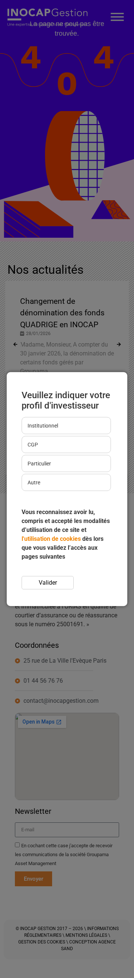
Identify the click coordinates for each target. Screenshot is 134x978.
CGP (33, 445)
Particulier (39, 464)
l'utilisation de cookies (51, 538)
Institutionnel (43, 426)
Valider (48, 582)
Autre (34, 482)
